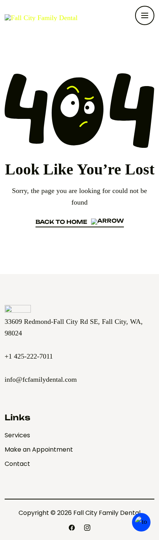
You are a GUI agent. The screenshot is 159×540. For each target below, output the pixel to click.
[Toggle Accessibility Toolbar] (141, 522)
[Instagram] (87, 528)
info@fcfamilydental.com (41, 379)
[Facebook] (72, 528)
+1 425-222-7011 (29, 356)
